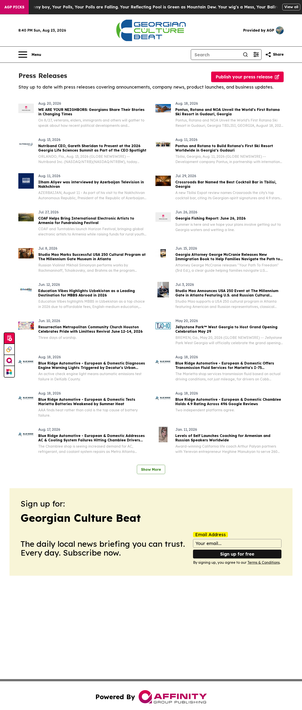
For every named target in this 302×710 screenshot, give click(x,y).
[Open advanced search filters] (256, 54)
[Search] (245, 54)
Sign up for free (237, 554)
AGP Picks (14, 7)
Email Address (210, 534)
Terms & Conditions (263, 562)
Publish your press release (244, 77)
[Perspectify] (9, 349)
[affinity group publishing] (9, 360)
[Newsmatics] (9, 371)
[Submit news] (9, 338)
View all (291, 7)
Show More (151, 469)
